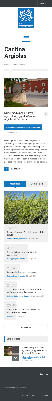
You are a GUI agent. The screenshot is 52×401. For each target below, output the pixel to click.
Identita (25, 395)
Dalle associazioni (33, 127)
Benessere (23, 239)
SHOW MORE (26, 327)
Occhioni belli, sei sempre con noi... (22, 272)
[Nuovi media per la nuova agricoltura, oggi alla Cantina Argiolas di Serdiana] (26, 93)
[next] (15, 358)
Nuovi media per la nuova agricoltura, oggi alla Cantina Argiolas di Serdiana (20, 116)
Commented (37, 183)
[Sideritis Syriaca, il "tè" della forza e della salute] (26, 207)
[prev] (15, 349)
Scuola (26, 296)
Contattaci (44, 395)
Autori (33, 395)
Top (42, 374)
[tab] (15, 185)
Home (6, 65)
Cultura (10, 296)
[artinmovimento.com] (26, 24)
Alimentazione (11, 127)
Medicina (10, 316)
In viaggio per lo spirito (16, 259)
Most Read (15, 183)
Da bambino (18, 296)
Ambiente (22, 127)
